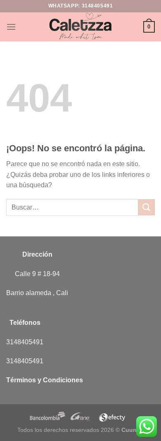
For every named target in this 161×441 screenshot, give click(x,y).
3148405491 (97, 6)
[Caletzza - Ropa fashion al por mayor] (80, 26)
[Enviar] (146, 207)
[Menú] (11, 27)
